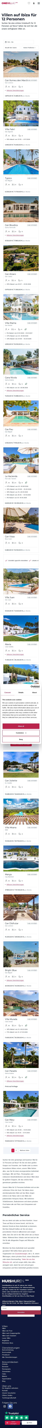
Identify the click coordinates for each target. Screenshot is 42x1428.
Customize (20, 733)
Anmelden (21, 1312)
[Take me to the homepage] (10, 3)
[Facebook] (10, 1406)
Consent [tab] (7, 692)
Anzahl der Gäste (11, 48)
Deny (21, 739)
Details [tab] (21, 692)
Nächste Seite (24, 1150)
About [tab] (34, 692)
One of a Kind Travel (27, 1296)
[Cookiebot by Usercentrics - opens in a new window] (31, 687)
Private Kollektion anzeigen (21, 744)
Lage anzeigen (32, 80)
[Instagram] (4, 1406)
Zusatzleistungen (21, 1254)
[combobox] (30, 48)
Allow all (21, 726)
